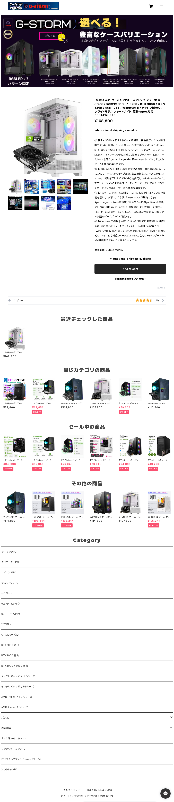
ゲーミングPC (9, 551)
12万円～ (6, 624)
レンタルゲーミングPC (13, 748)
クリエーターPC (10, 562)
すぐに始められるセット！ (14, 738)
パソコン (5, 717)
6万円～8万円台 (10, 603)
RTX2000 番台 (10, 645)
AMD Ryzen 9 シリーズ (14, 707)
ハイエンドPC (8, 572)
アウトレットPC (9, 769)
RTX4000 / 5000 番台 (14, 665)
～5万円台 (7, 593)
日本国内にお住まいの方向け (130, 279)
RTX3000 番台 (10, 655)
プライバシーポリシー (72, 789)
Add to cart (130, 269)
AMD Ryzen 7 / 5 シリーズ (16, 696)
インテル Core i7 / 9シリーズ (17, 686)
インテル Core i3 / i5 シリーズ (18, 676)
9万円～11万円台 (10, 613)
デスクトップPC (9, 582)
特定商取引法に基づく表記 (99, 789)
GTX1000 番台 (10, 634)
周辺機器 (6, 728)
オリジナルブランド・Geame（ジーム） (21, 759)
